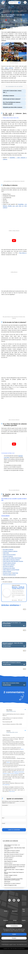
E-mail (3, 823)
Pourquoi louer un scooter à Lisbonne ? (12, 883)
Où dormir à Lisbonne (8, 556)
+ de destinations (14, 925)
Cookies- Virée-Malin (17, 944)
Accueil (2, 11)
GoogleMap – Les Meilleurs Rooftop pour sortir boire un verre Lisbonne (15, 206)
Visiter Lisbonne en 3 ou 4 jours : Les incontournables (11, 623)
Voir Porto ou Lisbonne (8, 566)
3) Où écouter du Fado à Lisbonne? (12, 99)
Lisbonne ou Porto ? (8, 863)
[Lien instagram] (9, 900)
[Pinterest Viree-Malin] (18, 900)
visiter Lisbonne (9, 67)
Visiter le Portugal (8, 11)
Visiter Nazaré (7, 881)
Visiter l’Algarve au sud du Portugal (11, 569)
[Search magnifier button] (19, 3)
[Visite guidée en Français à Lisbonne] (14, 657)
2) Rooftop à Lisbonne (8, 95)
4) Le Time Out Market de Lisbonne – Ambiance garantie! (12, 103)
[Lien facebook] (14, 900)
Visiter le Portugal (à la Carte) (10, 885)
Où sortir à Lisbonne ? (8, 857)
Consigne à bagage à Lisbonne (10, 551)
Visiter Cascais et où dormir (9, 554)
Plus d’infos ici (22, 252)
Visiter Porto (15, 573)
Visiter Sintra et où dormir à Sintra (10, 683)
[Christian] (25, 730)
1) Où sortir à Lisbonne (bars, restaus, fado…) (12, 91)
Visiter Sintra (6, 552)
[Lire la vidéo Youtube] (14, 240)
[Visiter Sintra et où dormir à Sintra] (14, 677)
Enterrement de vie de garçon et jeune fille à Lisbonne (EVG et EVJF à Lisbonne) (13, 879)
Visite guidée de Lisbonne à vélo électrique (13, 856)
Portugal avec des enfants (9, 568)
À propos (14, 938)
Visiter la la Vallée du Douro (9, 574)
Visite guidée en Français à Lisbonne (11, 662)
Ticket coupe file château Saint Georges (12, 558)
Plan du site (24, 944)
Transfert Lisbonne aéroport (9, 563)
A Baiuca (8, 762)
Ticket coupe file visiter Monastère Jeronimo (13, 561)
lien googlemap (6, 784)
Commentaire (5, 805)
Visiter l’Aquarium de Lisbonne (10, 861)
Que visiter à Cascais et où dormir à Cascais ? (14, 854)
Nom (3, 817)
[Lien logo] (23, 2)
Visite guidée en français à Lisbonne (11, 559)
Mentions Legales (8, 944)
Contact (14, 934)
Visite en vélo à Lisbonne (9, 564)
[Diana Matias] (25, 709)
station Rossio (12, 791)
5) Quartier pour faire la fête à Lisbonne (12, 107)
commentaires (15, 21)
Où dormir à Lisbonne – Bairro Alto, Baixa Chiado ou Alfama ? (12, 644)
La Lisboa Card (7, 877)
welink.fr (22, 749)
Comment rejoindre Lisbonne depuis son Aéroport (14, 864)
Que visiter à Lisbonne (8, 549)
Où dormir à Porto (7, 573)
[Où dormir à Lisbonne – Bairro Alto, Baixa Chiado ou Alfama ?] (14, 638)
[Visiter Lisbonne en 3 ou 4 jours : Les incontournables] (14, 618)
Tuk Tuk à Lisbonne (8, 859)
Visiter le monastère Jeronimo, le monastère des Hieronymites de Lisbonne (14, 867)
